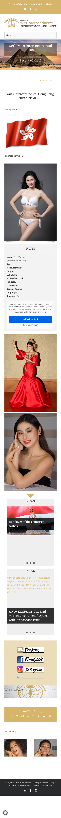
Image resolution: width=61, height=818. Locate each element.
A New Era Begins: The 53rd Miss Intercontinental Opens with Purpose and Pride (28, 616)
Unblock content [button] (30, 319)
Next (52, 80)
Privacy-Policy (47, 785)
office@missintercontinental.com (38, 4)
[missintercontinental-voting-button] (30, 676)
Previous (43, 80)
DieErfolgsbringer (23, 785)
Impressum (35, 785)
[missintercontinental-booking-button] (30, 647)
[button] (6, 748)
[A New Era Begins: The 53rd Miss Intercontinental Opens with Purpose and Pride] (30, 605)
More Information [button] (30, 325)
